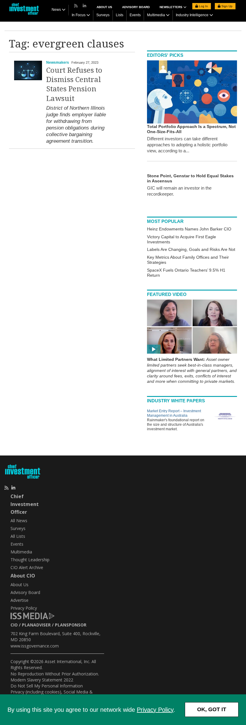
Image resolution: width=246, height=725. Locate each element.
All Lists (17, 536)
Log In (203, 6)
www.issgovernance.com (34, 646)
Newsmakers (57, 62)
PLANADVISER (36, 625)
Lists (119, 15)
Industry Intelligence (192, 15)
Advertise (19, 600)
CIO (14, 625)
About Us (104, 7)
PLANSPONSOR (70, 625)
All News (18, 520)
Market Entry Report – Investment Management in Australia (174, 413)
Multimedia (156, 15)
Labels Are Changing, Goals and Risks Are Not (191, 249)
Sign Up (226, 6)
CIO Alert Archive (26, 567)
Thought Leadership (30, 559)
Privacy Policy (155, 709)
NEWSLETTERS (171, 7)
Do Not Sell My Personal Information (46, 686)
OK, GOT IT (211, 709)
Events (135, 15)
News (56, 10)
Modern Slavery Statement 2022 (41, 680)
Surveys (103, 15)
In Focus (79, 15)
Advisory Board (136, 7)
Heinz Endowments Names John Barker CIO (189, 229)
